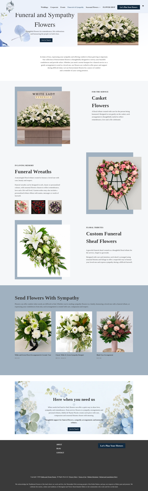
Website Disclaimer (92, 477)
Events (62, 7)
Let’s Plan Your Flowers (128, 7)
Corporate (54, 7)
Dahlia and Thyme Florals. (48, 477)
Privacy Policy (73, 477)
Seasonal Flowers (92, 7)
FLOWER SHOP (109, 7)
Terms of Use (82, 477)
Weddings (44, 7)
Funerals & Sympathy (76, 7)
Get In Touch (46, 40)
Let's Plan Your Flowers (111, 445)
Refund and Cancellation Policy (108, 477)
